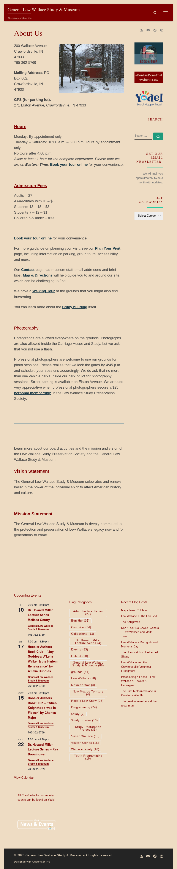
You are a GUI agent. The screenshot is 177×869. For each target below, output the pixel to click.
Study (78, 714)
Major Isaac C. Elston (134, 610)
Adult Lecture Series (88, 613)
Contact (28, 270)
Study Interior (84, 720)
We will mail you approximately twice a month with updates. (149, 178)
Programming (84, 707)
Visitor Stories (85, 742)
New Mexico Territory (88, 693)
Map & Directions (37, 275)
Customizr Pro (41, 861)
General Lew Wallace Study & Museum (41, 627)
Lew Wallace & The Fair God (139, 616)
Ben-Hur (80, 620)
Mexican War (83, 685)
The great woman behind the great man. (138, 703)
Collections (82, 633)
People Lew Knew (87, 700)
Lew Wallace (83, 678)
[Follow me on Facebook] (154, 30)
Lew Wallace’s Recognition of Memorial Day (139, 644)
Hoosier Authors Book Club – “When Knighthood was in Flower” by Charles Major (42, 708)
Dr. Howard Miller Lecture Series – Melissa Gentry (40, 615)
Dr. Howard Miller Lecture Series (88, 642)
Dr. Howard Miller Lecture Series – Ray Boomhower (43, 749)
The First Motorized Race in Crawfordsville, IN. (138, 693)
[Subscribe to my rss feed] (141, 30)
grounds (80, 672)
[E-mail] (148, 30)
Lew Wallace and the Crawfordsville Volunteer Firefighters (136, 666)
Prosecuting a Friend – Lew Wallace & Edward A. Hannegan (138, 681)
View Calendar (24, 777)
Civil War (81, 627)
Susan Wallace (85, 736)
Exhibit (79, 656)
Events (79, 649)
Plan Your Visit (107, 248)
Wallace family (85, 749)
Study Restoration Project (88, 728)
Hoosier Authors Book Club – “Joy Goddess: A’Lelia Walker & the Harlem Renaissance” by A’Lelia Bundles (42, 658)
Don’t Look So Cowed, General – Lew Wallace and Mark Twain (140, 632)
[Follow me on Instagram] (161, 30)
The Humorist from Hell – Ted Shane (139, 654)
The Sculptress (130, 622)
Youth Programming (88, 757)
